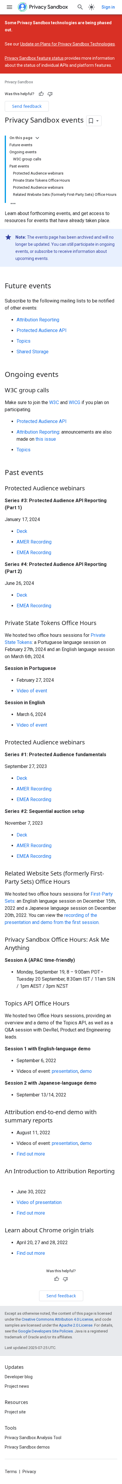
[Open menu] (9, 7)
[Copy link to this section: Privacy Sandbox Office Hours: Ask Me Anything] (35, 948)
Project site (15, 1412)
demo (86, 1071)
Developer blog (19, 1376)
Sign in (108, 7)
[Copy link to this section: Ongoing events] (64, 374)
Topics (23, 341)
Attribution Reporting (38, 320)
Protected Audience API (42, 330)
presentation (65, 1071)
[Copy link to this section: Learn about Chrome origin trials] (100, 1230)
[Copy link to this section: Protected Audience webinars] (91, 488)
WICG (74, 402)
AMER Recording (34, 542)
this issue (46, 439)
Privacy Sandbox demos (27, 1447)
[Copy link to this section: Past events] (49, 472)
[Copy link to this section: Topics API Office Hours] (75, 1003)
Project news (17, 1386)
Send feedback (26, 106)
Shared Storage (33, 351)
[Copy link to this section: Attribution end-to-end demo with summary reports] (59, 1120)
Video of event (32, 691)
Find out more (31, 1154)
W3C (54, 402)
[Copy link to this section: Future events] (57, 286)
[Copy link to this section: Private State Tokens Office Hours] (102, 623)
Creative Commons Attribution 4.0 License (57, 1319)
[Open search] (80, 7)
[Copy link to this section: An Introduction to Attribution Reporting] (11, 1179)
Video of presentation (39, 1202)
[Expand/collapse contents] (37, 137)
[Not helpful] (50, 94)
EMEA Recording (34, 552)
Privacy (29, 1471)
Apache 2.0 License (75, 1325)
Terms (11, 1471)
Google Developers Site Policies (45, 1331)
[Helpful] (41, 94)
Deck (22, 531)
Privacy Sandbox (19, 82)
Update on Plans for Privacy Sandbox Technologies (67, 44)
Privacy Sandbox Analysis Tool (33, 1437)
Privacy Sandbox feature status (34, 58)
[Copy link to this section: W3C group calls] (55, 390)
